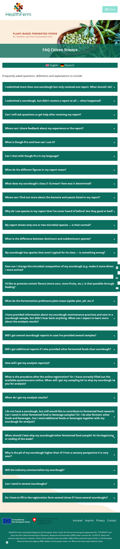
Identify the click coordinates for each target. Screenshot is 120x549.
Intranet (77, 520)
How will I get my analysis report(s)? (27, 363)
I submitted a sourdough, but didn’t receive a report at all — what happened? (53, 100)
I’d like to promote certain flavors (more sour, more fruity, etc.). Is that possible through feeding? (59, 285)
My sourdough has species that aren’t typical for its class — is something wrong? (55, 252)
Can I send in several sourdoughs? (26, 483)
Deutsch (69, 65)
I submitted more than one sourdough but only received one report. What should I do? (58, 87)
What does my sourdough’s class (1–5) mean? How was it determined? (48, 183)
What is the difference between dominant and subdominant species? (48, 238)
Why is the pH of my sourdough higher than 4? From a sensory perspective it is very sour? (56, 454)
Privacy (100, 520)
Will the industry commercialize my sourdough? (35, 470)
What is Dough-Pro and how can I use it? (30, 142)
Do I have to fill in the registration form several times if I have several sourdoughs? (56, 497)
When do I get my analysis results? (26, 397)
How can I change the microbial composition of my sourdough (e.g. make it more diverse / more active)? (60, 268)
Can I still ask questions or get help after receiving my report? (43, 114)
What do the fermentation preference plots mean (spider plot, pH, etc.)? (49, 301)
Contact (111, 520)
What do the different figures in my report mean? (35, 169)
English (53, 65)
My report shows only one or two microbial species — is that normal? (48, 225)
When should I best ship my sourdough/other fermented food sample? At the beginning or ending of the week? (59, 437)
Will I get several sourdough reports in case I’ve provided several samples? (50, 335)
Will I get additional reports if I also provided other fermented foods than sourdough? (58, 349)
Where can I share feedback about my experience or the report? (44, 128)
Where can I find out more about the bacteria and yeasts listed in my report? (52, 197)
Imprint (89, 520)
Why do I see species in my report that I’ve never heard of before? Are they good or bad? (59, 211)
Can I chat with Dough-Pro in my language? (32, 156)
